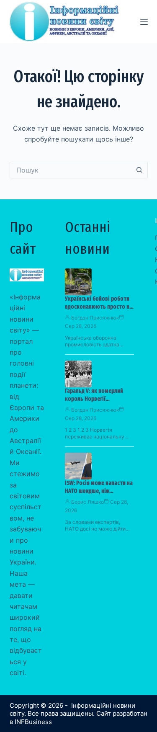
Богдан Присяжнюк (95, 317)
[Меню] (144, 22)
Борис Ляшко (87, 502)
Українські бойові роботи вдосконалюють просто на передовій (98, 306)
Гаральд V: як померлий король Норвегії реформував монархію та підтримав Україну (97, 402)
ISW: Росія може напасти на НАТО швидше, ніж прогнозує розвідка (99, 491)
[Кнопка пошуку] (139, 170)
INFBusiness (33, 722)
